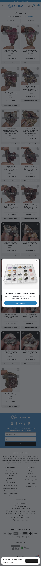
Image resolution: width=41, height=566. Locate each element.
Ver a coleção (20, 303)
